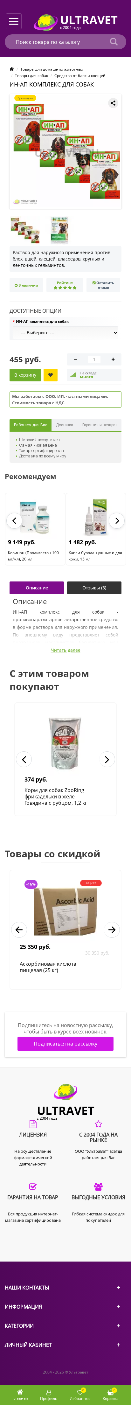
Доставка (64, 425)
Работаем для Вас (30, 425)
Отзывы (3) (94, 588)
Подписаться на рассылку (65, 1043)
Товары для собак (31, 75)
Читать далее (65, 650)
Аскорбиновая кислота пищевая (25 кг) (48, 967)
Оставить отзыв (105, 285)
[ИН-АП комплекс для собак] (67, 151)
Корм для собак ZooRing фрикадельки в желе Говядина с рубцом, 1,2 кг (55, 796)
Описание (37, 588)
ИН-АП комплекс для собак (42, 321)
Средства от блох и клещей (80, 75)
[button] (14, 521)
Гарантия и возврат (99, 425)
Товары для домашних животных (51, 69)
